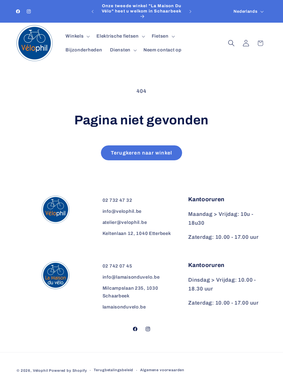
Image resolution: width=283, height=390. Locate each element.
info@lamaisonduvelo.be (131, 277)
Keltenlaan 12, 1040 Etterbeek (137, 233)
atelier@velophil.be (125, 222)
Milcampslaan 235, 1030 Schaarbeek (130, 292)
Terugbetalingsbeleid (113, 370)
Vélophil (40, 370)
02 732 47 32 (117, 200)
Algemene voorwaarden (162, 370)
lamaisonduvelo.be (124, 307)
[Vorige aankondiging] (93, 11)
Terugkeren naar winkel (141, 153)
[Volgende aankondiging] (190, 11)
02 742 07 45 (117, 266)
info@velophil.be (122, 211)
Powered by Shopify (68, 370)
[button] (77, 36)
